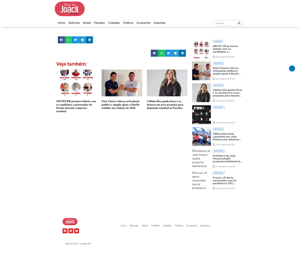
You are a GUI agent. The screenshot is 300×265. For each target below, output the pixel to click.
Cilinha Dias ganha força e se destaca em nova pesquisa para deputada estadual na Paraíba (165, 104)
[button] (61, 39)
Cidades (114, 23)
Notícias (74, 23)
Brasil (87, 23)
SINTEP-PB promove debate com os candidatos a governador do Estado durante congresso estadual (76, 106)
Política (128, 23)
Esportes (159, 23)
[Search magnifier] (239, 23)
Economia (143, 23)
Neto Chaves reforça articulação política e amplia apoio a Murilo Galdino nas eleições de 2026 (121, 104)
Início (61, 23)
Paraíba (99, 23)
